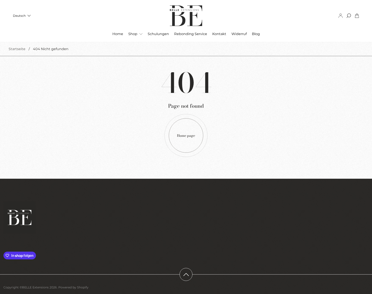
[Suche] (348, 15)
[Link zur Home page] (19, 217)
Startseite (17, 49)
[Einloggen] (340, 15)
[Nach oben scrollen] (186, 274)
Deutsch (19, 16)
